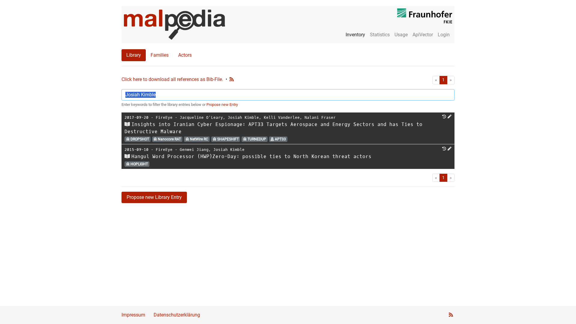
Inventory (355, 35)
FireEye (164, 117)
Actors (185, 55)
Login (444, 35)
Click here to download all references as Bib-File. (172, 79)
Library (133, 55)
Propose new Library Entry (154, 197)
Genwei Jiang (194, 149)
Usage (401, 35)
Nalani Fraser (320, 117)
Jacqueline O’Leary (201, 117)
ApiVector (422, 35)
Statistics (380, 35)
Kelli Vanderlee (282, 117)
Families (160, 55)
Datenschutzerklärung (177, 315)
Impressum (133, 315)
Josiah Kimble (243, 117)
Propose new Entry (222, 104)
